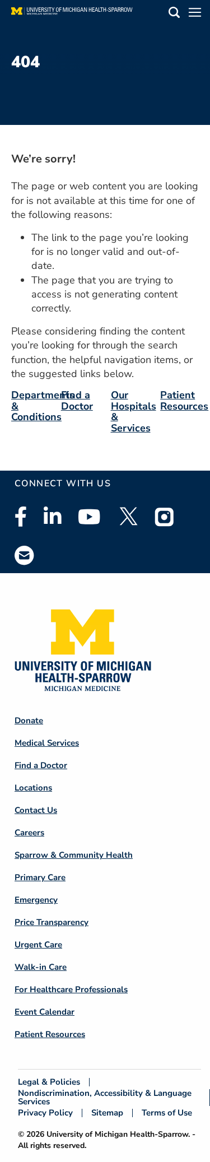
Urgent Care (38, 944)
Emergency (36, 899)
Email (25, 554)
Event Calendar (44, 1011)
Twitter (128, 516)
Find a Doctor (77, 400)
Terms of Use (167, 1113)
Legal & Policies (49, 1082)
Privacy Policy (45, 1113)
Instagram (165, 516)
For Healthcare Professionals (71, 989)
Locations (33, 787)
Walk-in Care (41, 967)
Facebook (21, 516)
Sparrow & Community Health (74, 855)
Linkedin (52, 516)
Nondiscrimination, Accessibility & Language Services (105, 1097)
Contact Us (36, 810)
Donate (29, 720)
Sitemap (107, 1113)
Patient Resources (184, 400)
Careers (29, 832)
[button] (174, 14)
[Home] (72, 14)
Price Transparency (51, 922)
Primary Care (40, 877)
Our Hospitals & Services (133, 411)
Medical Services (47, 743)
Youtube (89, 516)
